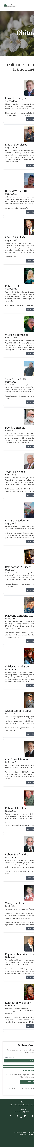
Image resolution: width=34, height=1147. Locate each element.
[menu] (31, 4)
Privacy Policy (23, 1134)
